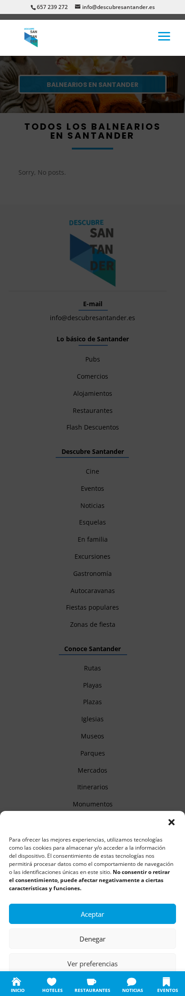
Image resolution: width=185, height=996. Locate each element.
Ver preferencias (92, 963)
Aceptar (92, 914)
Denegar (92, 938)
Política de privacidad (101, 983)
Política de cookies (48, 983)
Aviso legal (146, 983)
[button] (171, 822)
